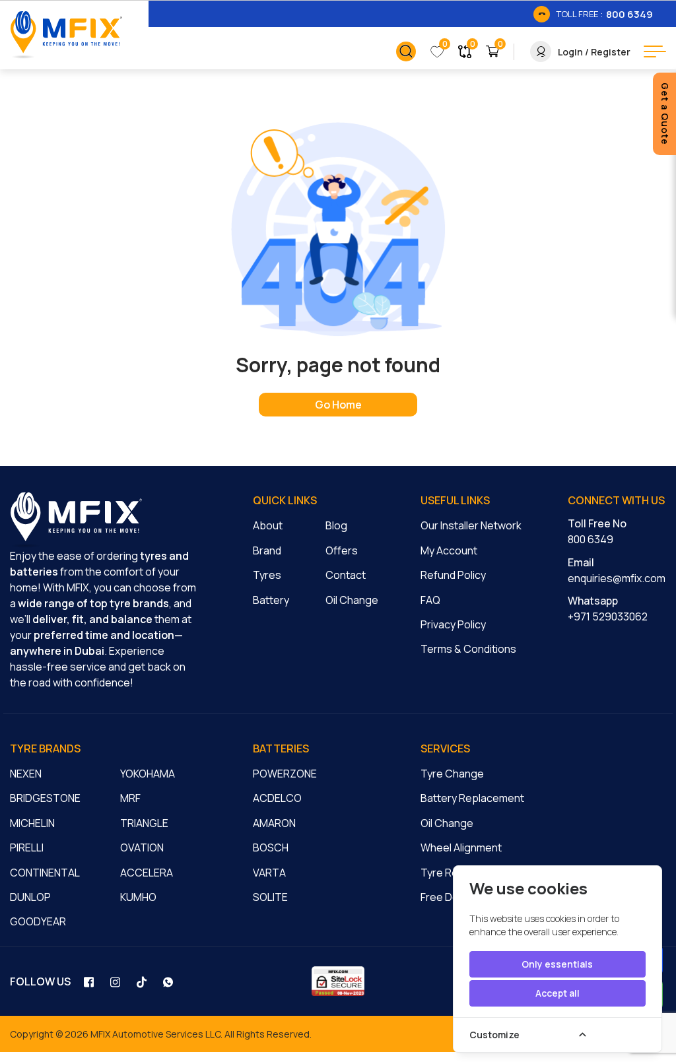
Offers (341, 550)
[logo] (76, 520)
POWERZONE (285, 773)
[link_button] (406, 51)
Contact (345, 575)
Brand (267, 550)
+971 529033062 (608, 616)
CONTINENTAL (45, 872)
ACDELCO (277, 798)
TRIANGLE (144, 823)
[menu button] (655, 51)
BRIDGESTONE (45, 798)
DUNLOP (30, 897)
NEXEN (26, 773)
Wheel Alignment (461, 847)
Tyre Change (452, 773)
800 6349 (590, 539)
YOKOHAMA (147, 773)
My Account (449, 550)
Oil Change (351, 600)
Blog (336, 525)
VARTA (269, 872)
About (268, 525)
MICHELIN (32, 823)
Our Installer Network (471, 525)
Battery (271, 600)
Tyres (267, 575)
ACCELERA (146, 872)
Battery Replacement (472, 798)
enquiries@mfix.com (616, 578)
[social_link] (90, 981)
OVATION (142, 847)
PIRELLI (27, 847)
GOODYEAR (38, 921)
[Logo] (66, 35)
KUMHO (138, 897)
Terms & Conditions (468, 649)
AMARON (274, 823)
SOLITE (270, 897)
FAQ (430, 600)
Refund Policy (453, 575)
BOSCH (270, 847)
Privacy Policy (453, 624)
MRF (130, 798)
